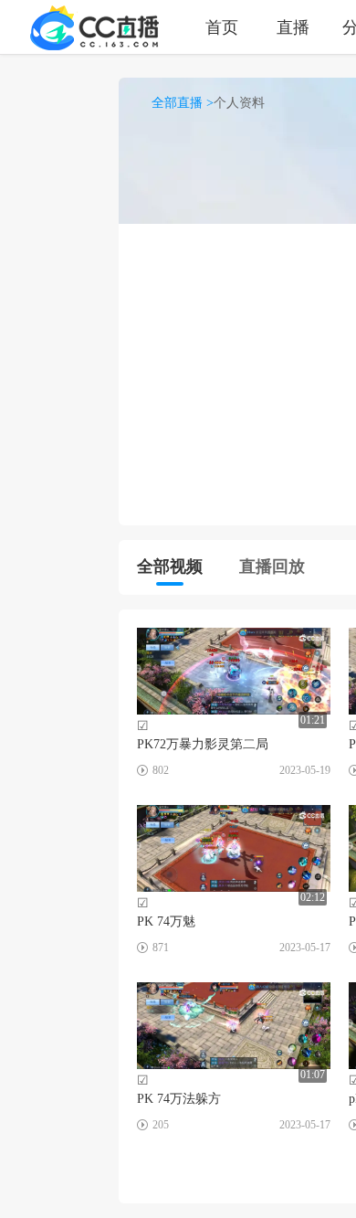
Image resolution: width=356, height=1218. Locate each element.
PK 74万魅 (166, 921)
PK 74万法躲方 (179, 1099)
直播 (293, 27)
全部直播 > (183, 103)
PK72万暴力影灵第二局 (202, 744)
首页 (221, 27)
